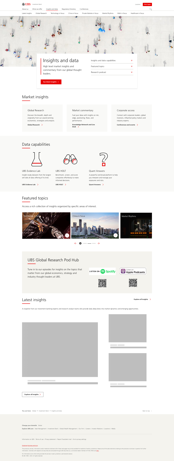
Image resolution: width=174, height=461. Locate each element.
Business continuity (33, 445)
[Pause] (80, 243)
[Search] (151, 9)
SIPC (97, 450)
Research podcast (98, 72)
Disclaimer (24, 445)
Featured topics (97, 66)
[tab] (85, 243)
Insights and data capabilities (103, 60)
